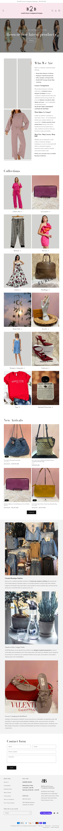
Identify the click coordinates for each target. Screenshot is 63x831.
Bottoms (16, 251)
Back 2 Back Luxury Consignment (21, 825)
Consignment (7, 785)
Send (11, 767)
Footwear (44, 368)
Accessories (45, 211)
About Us (6, 782)
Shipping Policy (8, 789)
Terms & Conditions (9, 799)
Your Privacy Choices (9, 803)
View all (31, 512)
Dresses (44, 251)
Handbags (44, 290)
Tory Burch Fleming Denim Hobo (12, 460)
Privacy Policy (7, 796)
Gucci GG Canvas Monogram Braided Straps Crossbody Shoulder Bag (43, 461)
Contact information (55, 827)
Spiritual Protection (44, 407)
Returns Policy (7, 792)
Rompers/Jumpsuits (16, 368)
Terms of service (55, 825)
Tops (16, 407)
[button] (3, 10)
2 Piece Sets (17, 211)
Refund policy (48, 825)
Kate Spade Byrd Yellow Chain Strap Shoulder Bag (44, 504)
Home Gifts (16, 329)
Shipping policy (46, 827)
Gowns (16, 290)
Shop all (31, 40)
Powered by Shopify (32, 825)
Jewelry (44, 329)
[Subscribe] (29, 813)
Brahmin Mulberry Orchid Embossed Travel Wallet (17, 504)
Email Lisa (25, 795)
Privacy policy (40, 825)
